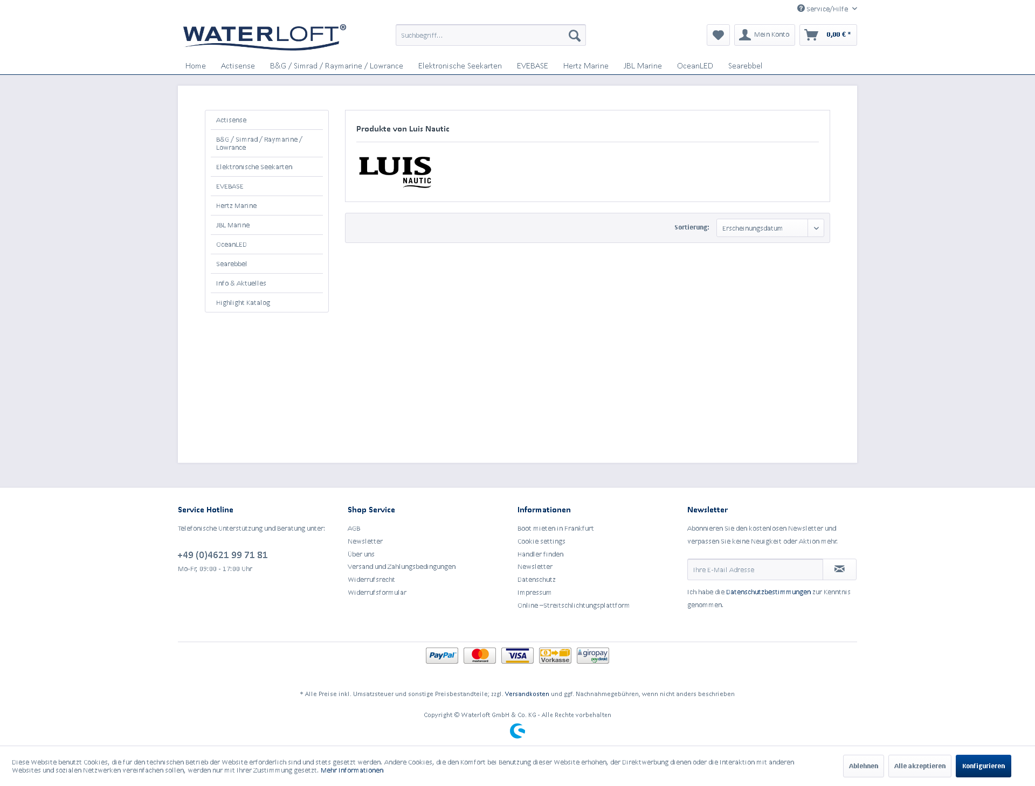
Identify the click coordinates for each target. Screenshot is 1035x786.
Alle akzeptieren (920, 766)
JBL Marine (233, 225)
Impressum (535, 592)
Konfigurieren (983, 766)
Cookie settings (541, 541)
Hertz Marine (236, 205)
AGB (354, 528)
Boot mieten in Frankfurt (556, 528)
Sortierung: (691, 227)
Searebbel (231, 264)
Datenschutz (537, 579)
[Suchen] (574, 35)
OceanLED (231, 244)
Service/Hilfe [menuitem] (827, 9)
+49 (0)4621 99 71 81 (223, 554)
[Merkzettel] (718, 35)
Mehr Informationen (352, 770)
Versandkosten (527, 693)
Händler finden (540, 554)
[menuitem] (491, 35)
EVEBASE (230, 186)
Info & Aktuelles (241, 283)
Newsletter (365, 541)
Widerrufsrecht (371, 579)
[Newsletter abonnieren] (840, 569)
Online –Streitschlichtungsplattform (574, 605)
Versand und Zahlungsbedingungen (402, 566)
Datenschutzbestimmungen (768, 592)
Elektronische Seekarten (254, 167)
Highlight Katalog (243, 302)
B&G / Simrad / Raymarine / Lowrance (259, 143)
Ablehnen (863, 766)
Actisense (231, 120)
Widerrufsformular (377, 592)
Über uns (361, 554)
